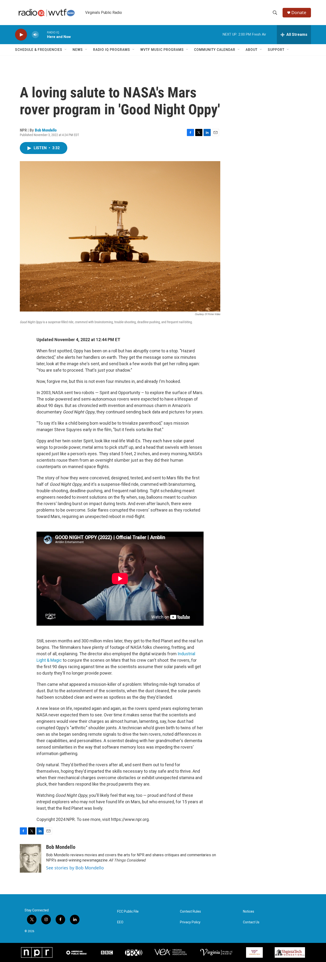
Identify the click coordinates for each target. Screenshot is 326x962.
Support (276, 50)
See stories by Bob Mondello (75, 868)
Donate (298, 12)
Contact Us (251, 922)
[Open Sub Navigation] (66, 50)
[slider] (43, 34)
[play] (21, 34)
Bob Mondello (46, 130)
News (78, 50)
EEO (120, 922)
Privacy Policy (190, 922)
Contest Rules (190, 911)
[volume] (35, 34)
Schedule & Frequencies (38, 50)
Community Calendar (214, 50)
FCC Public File (128, 911)
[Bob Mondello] (30, 858)
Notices (248, 911)
